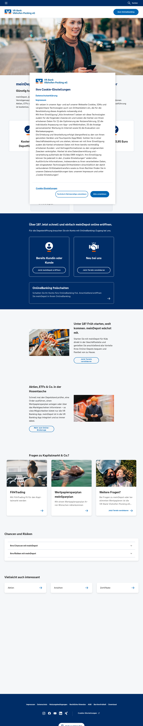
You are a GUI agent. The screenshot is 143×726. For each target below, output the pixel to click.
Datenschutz (42, 704)
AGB (89, 704)
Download (112, 704)
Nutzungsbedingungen (58, 704)
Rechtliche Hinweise (78, 704)
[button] (71, 546)
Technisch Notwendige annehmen (71, 194)
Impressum (30, 704)
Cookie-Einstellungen (46, 188)
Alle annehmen (99, 194)
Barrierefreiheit (100, 704)
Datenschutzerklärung (46, 95)
